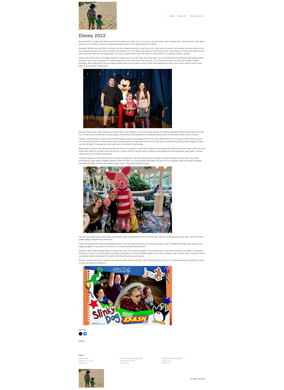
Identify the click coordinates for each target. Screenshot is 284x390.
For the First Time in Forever (172, 358)
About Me (182, 16)
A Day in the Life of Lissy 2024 (131, 358)
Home (172, 16)
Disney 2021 (83, 358)
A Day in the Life (197, 16)
